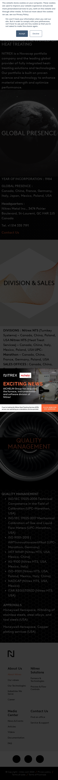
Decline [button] (36, 34)
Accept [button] (22, 34)
